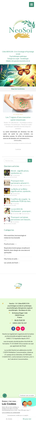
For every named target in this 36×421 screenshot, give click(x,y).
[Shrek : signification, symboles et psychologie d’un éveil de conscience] (7, 173)
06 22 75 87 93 (19, 320)
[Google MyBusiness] (18, 329)
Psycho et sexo (9, 244)
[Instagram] (23, 329)
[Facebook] (13, 329)
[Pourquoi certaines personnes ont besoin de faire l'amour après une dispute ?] (7, 219)
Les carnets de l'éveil (11, 263)
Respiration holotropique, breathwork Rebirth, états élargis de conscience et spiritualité (17, 250)
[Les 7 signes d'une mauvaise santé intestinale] (18, 103)
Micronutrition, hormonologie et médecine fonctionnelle (15, 236)
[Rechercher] (30, 160)
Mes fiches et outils (10, 259)
